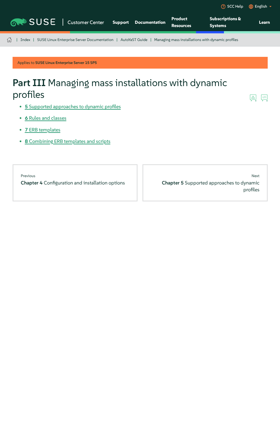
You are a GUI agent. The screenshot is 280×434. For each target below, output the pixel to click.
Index (25, 39)
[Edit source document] (264, 98)
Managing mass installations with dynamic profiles (196, 39)
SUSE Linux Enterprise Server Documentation (75, 39)
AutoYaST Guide (134, 39)
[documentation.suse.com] (10, 39)
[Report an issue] (253, 98)
